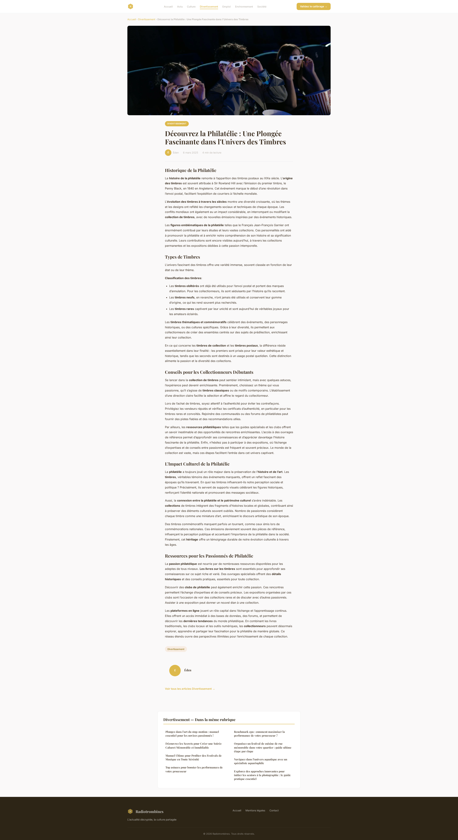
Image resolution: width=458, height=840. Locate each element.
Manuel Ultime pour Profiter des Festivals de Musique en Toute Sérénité (193, 757)
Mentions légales (255, 810)
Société (261, 6)
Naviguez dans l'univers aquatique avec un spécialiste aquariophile (260, 761)
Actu (180, 6)
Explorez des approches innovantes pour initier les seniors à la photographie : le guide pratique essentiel (262, 775)
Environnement (244, 6)
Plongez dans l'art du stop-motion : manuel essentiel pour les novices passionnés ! (192, 733)
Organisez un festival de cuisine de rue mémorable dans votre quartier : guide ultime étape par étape (262, 747)
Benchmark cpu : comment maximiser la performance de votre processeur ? (259, 733)
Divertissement (209, 6)
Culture (191, 6)
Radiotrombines (150, 811)
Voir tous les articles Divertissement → (190, 688)
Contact (274, 810)
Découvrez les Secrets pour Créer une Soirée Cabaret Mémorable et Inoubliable (193, 745)
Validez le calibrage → (313, 6)
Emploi (226, 6)
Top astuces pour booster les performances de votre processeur (194, 769)
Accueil (168, 6)
